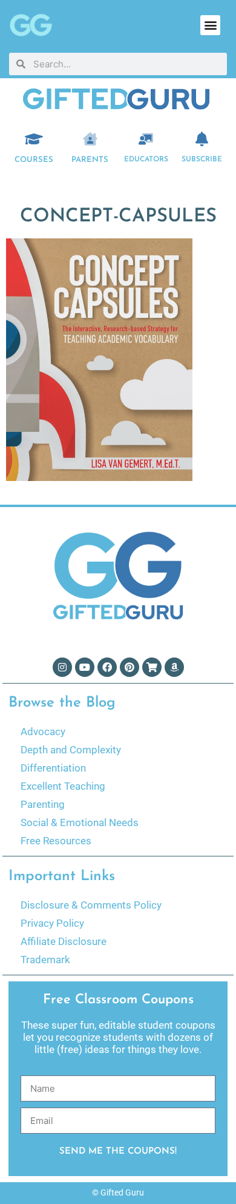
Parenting (43, 804)
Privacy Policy (52, 923)
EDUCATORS (146, 159)
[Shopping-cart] (152, 667)
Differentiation (53, 768)
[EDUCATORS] (146, 139)
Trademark (45, 959)
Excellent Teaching (63, 786)
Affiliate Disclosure (64, 941)
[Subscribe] (202, 139)
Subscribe (202, 159)
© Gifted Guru (118, 1192)
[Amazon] (174, 667)
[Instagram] (62, 667)
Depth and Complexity (71, 750)
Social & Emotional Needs (80, 822)
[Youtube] (84, 667)
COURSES (34, 160)
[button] (210, 25)
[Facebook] (107, 667)
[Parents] (90, 139)
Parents (89, 160)
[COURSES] (34, 139)
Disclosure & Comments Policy (91, 905)
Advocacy (43, 731)
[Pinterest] (129, 667)
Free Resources (56, 841)
